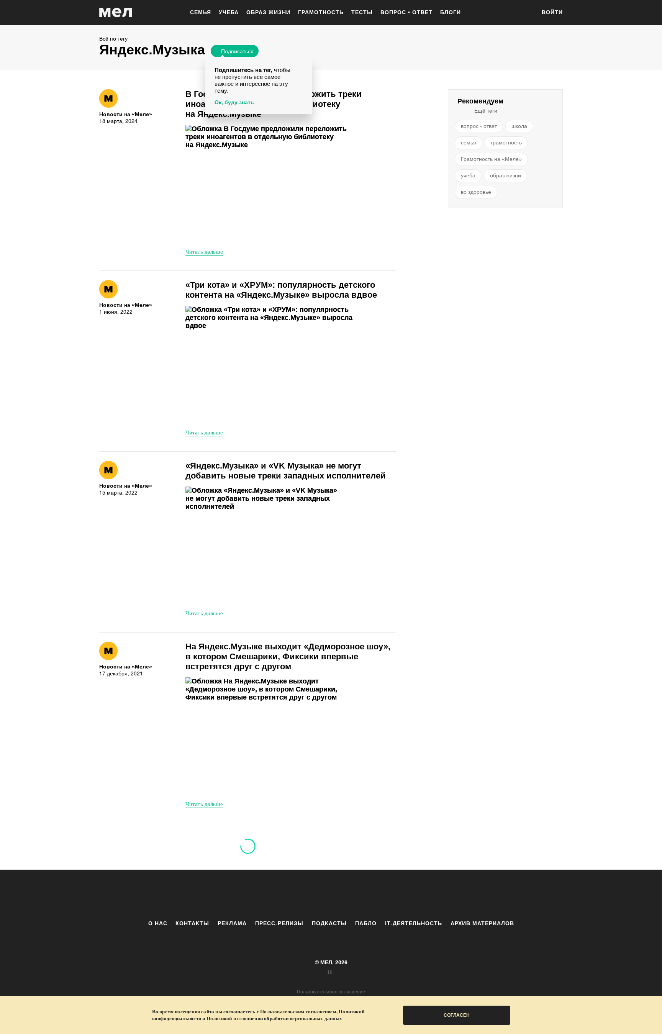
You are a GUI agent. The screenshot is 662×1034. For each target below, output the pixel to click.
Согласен (457, 1015)
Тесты (362, 12)
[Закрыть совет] (305, 64)
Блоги (450, 12)
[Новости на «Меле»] (108, 98)
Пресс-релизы (279, 923)
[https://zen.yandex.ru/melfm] (288, 894)
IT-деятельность (413, 923)
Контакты (192, 923)
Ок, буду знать (234, 102)
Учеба (229, 12)
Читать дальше (204, 251)
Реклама (232, 923)
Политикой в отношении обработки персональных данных (274, 1018)
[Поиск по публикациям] (526, 13)
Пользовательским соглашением (298, 1011)
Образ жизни (268, 12)
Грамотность (321, 12)
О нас (157, 923)
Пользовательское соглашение (331, 992)
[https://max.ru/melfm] (394, 894)
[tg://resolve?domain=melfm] (267, 894)
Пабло (366, 923)
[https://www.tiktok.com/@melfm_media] (331, 894)
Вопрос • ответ (406, 12)
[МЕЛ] (115, 12)
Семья (200, 12)
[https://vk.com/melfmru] (310, 894)
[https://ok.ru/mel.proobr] (373, 894)
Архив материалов (482, 923)
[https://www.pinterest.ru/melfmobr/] (352, 894)
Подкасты (329, 923)
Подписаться (237, 51)
